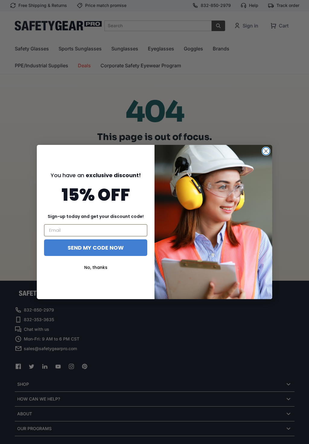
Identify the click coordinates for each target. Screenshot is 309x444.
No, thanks (95, 267)
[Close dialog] (266, 151)
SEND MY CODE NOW (96, 247)
